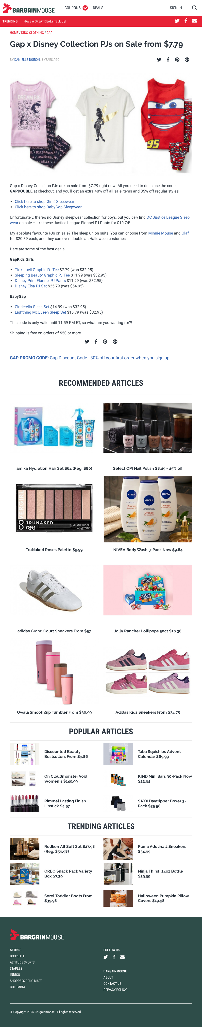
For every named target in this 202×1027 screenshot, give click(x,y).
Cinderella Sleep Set (32, 306)
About (108, 977)
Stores (15, 950)
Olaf (185, 233)
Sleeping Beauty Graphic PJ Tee (42, 275)
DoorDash (17, 956)
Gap (49, 33)
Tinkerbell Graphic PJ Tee (37, 269)
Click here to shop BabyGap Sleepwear (48, 207)
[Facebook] (168, 59)
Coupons (73, 7)
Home (14, 33)
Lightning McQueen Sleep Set (40, 312)
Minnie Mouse (160, 233)
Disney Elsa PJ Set (31, 286)
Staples (16, 968)
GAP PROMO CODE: (30, 357)
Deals (98, 7)
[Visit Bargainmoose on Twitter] (177, 21)
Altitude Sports (22, 962)
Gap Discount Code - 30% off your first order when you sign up (109, 357)
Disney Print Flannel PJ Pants (40, 280)
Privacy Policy (115, 990)
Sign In (176, 7)
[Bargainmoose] (28, 8)
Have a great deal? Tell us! (45, 21)
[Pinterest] (177, 59)
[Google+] (187, 59)
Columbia (17, 987)
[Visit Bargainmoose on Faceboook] (186, 21)
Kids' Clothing (32, 33)
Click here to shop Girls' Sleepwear (44, 201)
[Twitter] (159, 59)
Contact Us (112, 983)
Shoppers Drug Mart (26, 981)
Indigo (15, 975)
